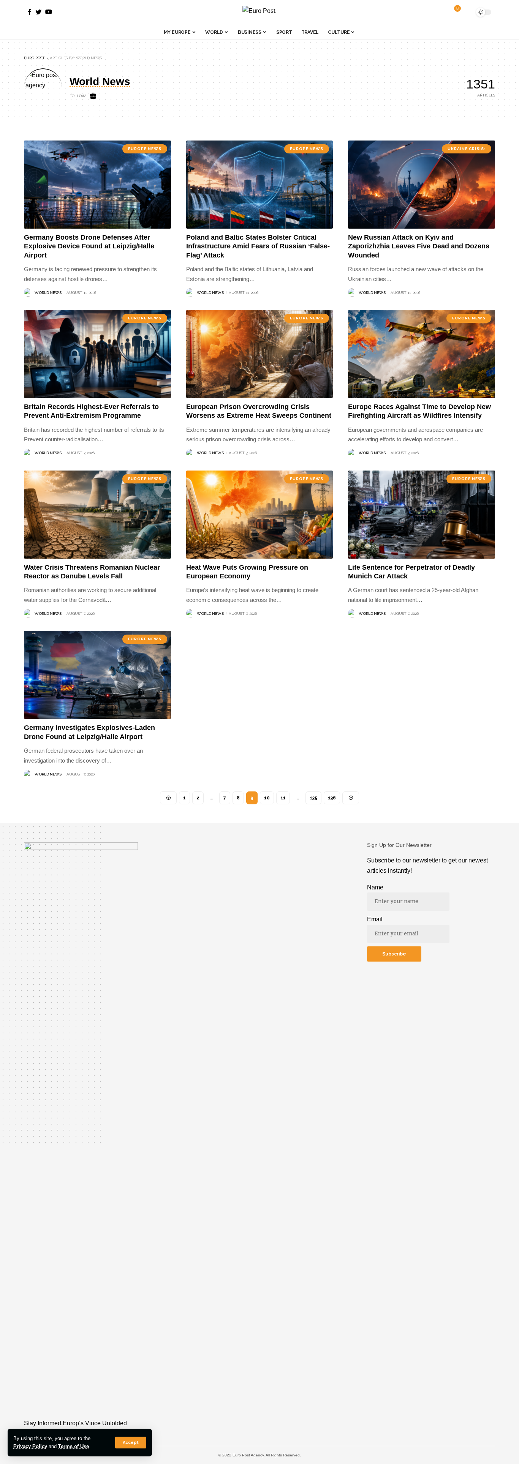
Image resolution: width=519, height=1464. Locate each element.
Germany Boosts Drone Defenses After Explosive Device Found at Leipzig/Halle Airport (89, 246)
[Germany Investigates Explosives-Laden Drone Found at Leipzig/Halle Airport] (97, 675)
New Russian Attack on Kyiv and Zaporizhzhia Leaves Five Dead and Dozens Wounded (418, 246)
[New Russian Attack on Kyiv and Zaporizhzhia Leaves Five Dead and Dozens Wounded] (421, 185)
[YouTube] (48, 12)
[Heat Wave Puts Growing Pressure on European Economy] (259, 515)
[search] (464, 12)
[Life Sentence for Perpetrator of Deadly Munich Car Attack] (421, 515)
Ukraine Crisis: (467, 149)
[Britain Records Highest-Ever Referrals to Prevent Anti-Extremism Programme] (97, 354)
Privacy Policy (30, 1446)
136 (332, 798)
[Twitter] (38, 12)
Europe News (144, 149)
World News (48, 293)
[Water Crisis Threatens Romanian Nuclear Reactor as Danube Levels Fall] (97, 515)
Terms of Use (73, 1446)
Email (375, 919)
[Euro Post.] (259, 12)
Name (375, 887)
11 (283, 798)
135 (313, 798)
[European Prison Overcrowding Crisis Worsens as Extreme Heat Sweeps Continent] (259, 354)
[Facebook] (29, 12)
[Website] (93, 96)
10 (267, 798)
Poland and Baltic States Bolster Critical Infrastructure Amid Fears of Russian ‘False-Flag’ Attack (258, 246)
